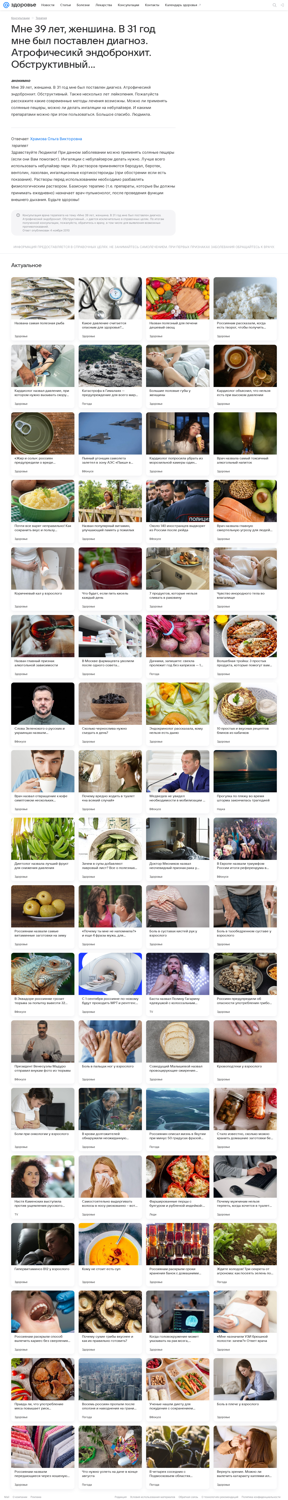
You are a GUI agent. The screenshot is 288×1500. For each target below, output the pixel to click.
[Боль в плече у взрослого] (245, 1389)
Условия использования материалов (152, 1497)
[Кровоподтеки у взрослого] (245, 1052)
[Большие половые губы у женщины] (177, 376)
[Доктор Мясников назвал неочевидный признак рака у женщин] (177, 849)
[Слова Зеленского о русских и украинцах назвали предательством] (42, 714)
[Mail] (6, 5)
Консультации (20, 18)
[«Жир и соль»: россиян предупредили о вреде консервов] (42, 444)
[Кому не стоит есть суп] (110, 1254)
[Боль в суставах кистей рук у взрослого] (177, 917)
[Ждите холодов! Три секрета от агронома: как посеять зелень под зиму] (245, 1254)
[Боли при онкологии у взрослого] (42, 1119)
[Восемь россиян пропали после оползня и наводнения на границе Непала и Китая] (110, 1389)
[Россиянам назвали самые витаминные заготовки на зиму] (42, 917)
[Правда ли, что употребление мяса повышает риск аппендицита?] (42, 1389)
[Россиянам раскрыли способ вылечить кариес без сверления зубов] (42, 1322)
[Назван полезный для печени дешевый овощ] (177, 309)
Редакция (121, 1497)
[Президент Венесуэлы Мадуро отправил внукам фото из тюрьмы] (42, 1052)
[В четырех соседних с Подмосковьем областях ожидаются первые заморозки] (177, 1457)
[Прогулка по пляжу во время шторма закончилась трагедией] (245, 781)
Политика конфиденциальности (261, 1497)
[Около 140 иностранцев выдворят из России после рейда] (177, 511)
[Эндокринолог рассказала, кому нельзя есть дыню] (177, 714)
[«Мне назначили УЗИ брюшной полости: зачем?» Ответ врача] (245, 1322)
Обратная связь (188, 1497)
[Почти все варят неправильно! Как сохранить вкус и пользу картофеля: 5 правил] (42, 511)
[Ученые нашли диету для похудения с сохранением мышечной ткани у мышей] (177, 1389)
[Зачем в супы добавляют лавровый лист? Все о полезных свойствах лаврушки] (110, 849)
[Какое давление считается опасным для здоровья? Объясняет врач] (110, 309)
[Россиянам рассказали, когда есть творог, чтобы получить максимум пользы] (245, 309)
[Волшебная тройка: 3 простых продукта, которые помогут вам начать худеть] (245, 646)
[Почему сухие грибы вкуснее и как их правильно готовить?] (110, 1322)
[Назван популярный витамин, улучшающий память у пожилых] (110, 511)
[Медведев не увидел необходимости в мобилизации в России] (177, 781)
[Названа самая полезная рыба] (42, 309)
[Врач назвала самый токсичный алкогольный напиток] (245, 444)
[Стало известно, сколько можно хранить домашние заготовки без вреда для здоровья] (245, 1119)
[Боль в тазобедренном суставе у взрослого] (245, 917)
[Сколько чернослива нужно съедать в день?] (110, 714)
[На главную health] (22, 5)
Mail (6, 1497)
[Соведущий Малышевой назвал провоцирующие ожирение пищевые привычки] (177, 1052)
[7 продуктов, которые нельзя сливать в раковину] (177, 579)
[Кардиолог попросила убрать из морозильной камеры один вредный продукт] (177, 444)
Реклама (36, 1497)
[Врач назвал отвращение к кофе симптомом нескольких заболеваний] (42, 781)
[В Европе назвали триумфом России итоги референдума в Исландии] (245, 849)
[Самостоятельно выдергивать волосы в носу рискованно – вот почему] (110, 1187)
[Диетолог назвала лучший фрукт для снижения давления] (42, 849)
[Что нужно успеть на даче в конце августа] (110, 1457)
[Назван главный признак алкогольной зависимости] (42, 646)
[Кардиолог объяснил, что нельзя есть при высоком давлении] (245, 376)
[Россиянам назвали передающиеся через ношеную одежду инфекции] (42, 1457)
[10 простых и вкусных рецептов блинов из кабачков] (245, 714)
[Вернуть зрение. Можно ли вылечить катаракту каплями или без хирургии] (245, 1457)
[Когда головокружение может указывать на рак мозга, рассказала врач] (177, 1322)
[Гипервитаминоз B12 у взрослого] (42, 1254)
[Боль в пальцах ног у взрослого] (110, 1052)
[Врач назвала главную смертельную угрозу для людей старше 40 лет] (245, 511)
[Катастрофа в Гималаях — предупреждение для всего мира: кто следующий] (110, 376)
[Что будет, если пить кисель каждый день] (110, 579)
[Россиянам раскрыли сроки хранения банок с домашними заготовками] (177, 1254)
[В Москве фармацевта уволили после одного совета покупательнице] (110, 646)
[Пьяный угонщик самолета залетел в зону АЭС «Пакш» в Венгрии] (110, 444)
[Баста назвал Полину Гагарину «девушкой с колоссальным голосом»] (177, 984)
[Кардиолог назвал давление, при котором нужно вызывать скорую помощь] (42, 376)
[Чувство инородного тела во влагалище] (245, 579)
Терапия (41, 18)
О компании (20, 1497)
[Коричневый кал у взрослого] (42, 579)
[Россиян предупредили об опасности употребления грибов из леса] (245, 984)
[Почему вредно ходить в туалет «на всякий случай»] (110, 781)
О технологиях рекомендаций (220, 1497)
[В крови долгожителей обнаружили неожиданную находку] (110, 1119)
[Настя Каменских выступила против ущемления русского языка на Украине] (42, 1187)
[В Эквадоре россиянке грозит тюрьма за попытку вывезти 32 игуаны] (42, 984)
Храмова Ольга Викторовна (56, 139)
